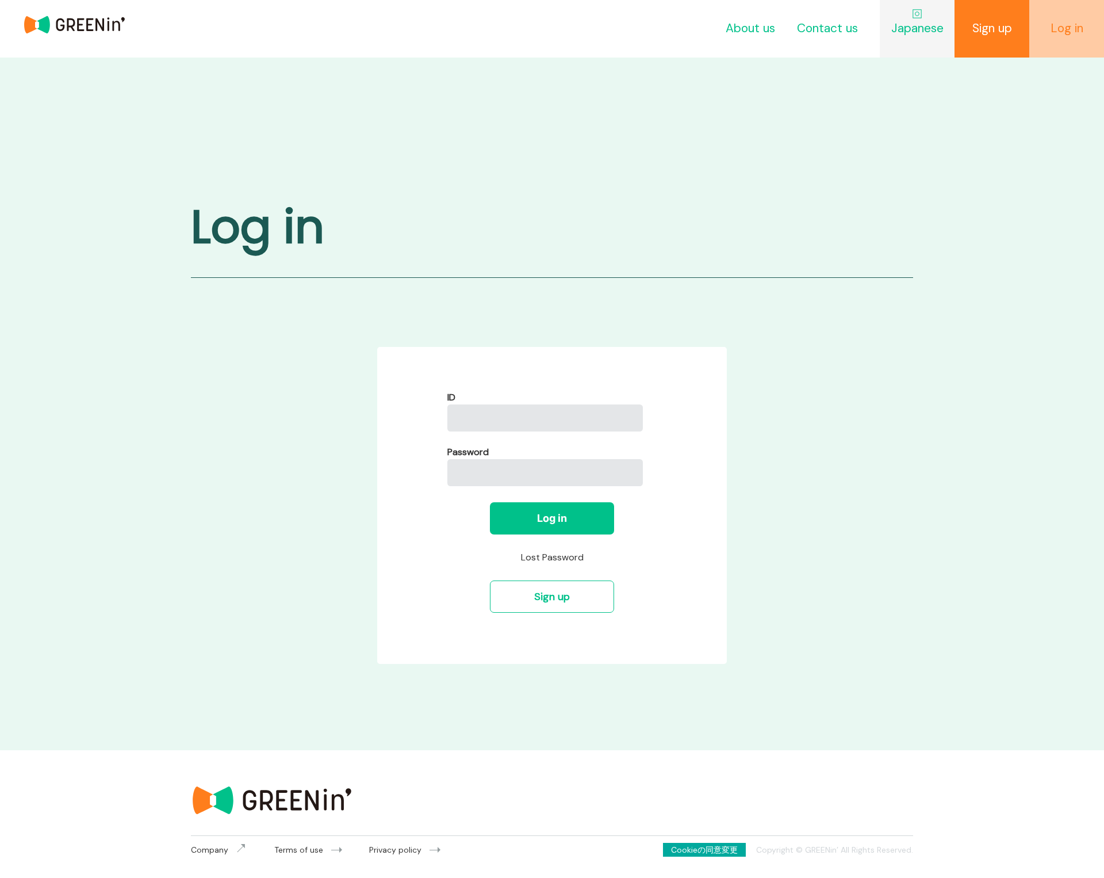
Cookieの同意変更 (704, 850)
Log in (552, 518)
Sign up (552, 597)
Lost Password (552, 557)
